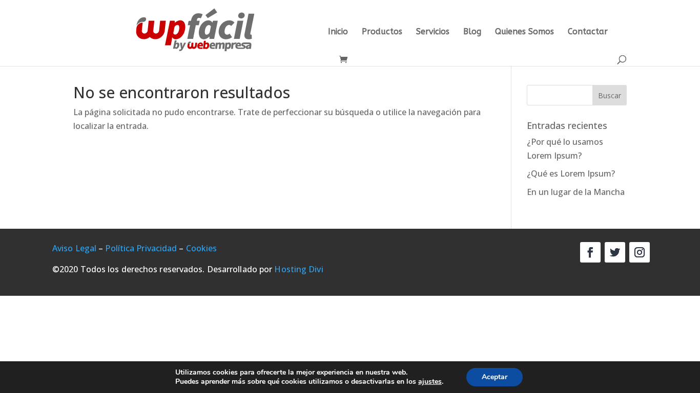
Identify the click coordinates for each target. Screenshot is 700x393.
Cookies (201, 248)
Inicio (338, 32)
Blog (472, 32)
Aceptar (494, 377)
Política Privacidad (141, 248)
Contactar (588, 32)
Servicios (432, 32)
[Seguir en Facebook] (590, 252)
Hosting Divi (298, 269)
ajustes (430, 381)
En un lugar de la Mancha (576, 192)
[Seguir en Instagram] (639, 252)
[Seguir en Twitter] (615, 252)
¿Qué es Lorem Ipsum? (571, 173)
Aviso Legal (74, 248)
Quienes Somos (524, 32)
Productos (382, 32)
